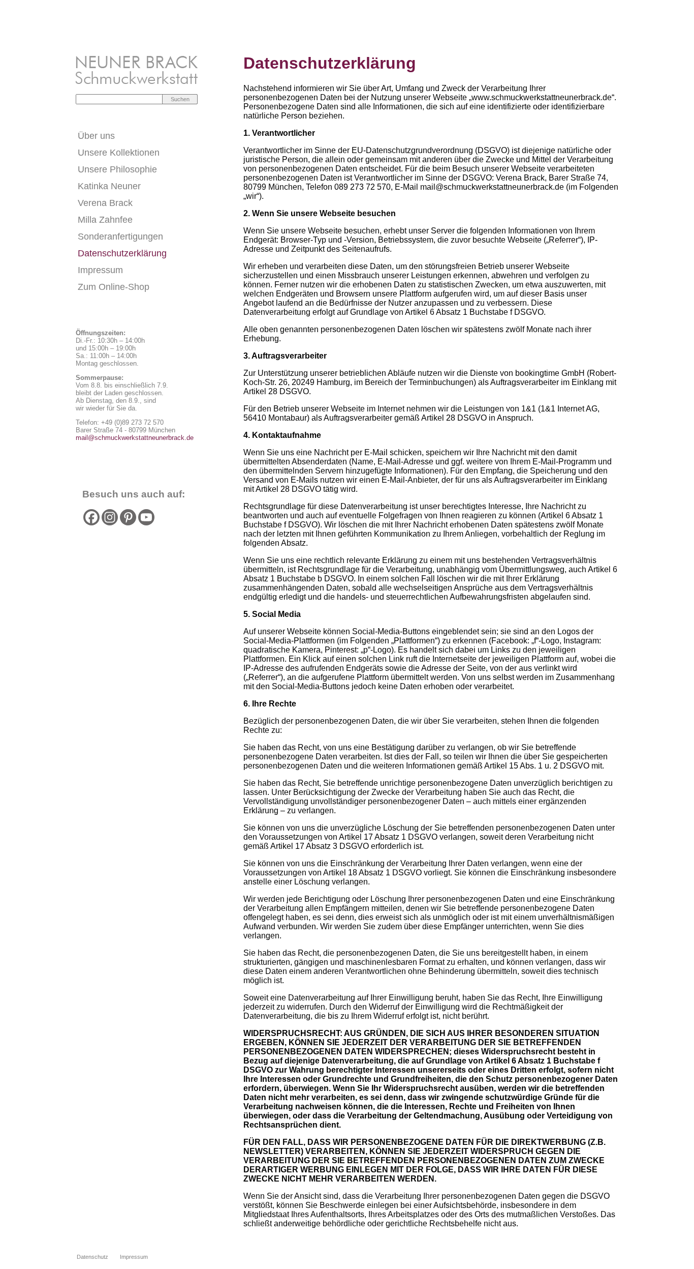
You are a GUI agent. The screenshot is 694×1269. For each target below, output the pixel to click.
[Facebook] (91, 517)
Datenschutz (92, 1257)
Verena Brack (105, 203)
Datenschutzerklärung (122, 253)
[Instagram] (110, 517)
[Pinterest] (128, 517)
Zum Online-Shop (113, 287)
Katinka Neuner (109, 186)
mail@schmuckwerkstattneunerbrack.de (135, 437)
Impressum (100, 270)
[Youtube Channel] (146, 517)
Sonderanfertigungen (120, 236)
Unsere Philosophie (117, 169)
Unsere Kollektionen (119, 152)
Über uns (96, 136)
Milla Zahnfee (105, 220)
